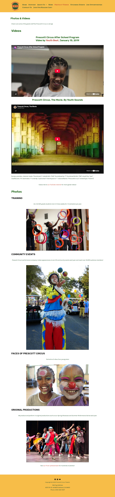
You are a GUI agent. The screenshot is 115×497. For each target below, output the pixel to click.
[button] (46, 4)
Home (24, 5)
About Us (41, 5)
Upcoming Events (77, 5)
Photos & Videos (62, 5)
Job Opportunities (94, 5)
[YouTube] (60, 479)
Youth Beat (52, 40)
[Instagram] (57, 479)
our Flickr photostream (51, 466)
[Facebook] (55, 479)
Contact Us (27, 7)
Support (32, 5)
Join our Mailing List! (42, 7)
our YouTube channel (54, 185)
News (50, 5)
